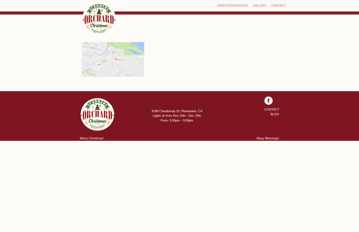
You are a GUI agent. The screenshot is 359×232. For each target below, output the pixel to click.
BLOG (274, 114)
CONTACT (278, 5)
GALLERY (260, 5)
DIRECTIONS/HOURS (232, 5)
